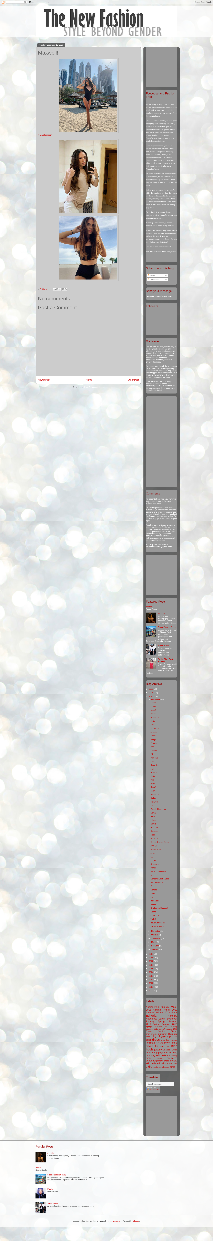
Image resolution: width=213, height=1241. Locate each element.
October (155, 935)
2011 (151, 983)
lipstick (167, 1052)
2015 (151, 969)
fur (156, 1046)
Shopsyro (155, 864)
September (156, 938)
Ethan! (153, 714)
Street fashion (155, 1031)
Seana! (149, 607)
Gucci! (153, 886)
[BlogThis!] (57, 289)
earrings (174, 1040)
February (155, 946)
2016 (151, 965)
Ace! (152, 747)
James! (154, 750)
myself (160, 1058)
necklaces (172, 1058)
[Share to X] (60, 289)
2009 (151, 991)
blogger (162, 1036)
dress (156, 1039)
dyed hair (165, 1040)
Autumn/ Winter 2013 (158, 1012)
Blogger (136, 1221)
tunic (172, 1067)
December (155, 699)
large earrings (171, 1050)
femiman (150, 1042)
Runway (150, 1021)
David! (153, 787)
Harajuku (172, 1016)
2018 (151, 958)
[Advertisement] (164, 66)
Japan (162, 1018)
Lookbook (172, 1018)
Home (89, 380)
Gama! (153, 813)
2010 (151, 987)
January (155, 949)
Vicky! (153, 739)
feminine (159, 1043)
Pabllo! (50, 1189)
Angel (153, 853)
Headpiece (151, 1018)
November (155, 931)
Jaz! (152, 769)
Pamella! (154, 758)
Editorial (151, 1015)
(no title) (161, 614)
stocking (165, 1067)
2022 (151, 689)
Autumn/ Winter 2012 (165, 1010)
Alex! (153, 816)
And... (153, 875)
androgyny (162, 1034)
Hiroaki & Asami (157, 926)
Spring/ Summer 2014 (157, 1027)
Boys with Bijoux (158, 923)
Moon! (153, 710)
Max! (153, 783)
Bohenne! (155, 838)
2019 (151, 954)
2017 (151, 961)
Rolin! (153, 835)
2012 (151, 980)
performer (151, 1060)
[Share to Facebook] (62, 289)
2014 (151, 972)
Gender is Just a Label (160, 879)
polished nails (158, 1063)
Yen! (152, 780)
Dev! (152, 725)
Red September (157, 882)
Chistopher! (155, 915)
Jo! (152, 897)
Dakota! (154, 736)
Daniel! (153, 824)
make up (165, 1055)
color (148, 1040)
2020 (151, 696)
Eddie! (153, 860)
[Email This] (54, 289)
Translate (156, 1090)
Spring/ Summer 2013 (165, 1024)
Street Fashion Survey (167, 627)
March (154, 942)
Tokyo (174, 1031)
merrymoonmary (114, 1221)
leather (149, 1052)
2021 (151, 693)
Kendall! (154, 890)
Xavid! (153, 706)
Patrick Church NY (158, 809)
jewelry (158, 1049)
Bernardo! (155, 717)
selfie (175, 1063)
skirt (149, 1066)
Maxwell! (154, 802)
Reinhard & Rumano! (159, 908)
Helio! (153, 721)
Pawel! (153, 868)
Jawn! (153, 761)
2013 (151, 976)
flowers (149, 1046)
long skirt (155, 1055)
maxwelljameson (45, 135)
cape (169, 1036)
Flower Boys (156, 849)
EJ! (152, 754)
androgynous (151, 1034)
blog (154, 1036)
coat (175, 1036)
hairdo (162, 1046)
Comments (154, 279)
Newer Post (44, 380)
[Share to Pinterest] (65, 289)
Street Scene (163, 645)
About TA (154, 827)
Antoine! (154, 772)
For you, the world (158, 871)
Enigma (154, 743)
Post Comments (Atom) (94, 387)
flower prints (170, 1042)
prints (169, 1063)
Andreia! (154, 732)
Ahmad (153, 846)
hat (168, 1046)
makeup (174, 1055)
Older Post (133, 380)
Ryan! (153, 791)
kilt (163, 1049)
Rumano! (154, 831)
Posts (152, 275)
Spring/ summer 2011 (168, 1029)
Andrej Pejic (152, 1007)
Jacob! (153, 703)
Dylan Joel (155, 765)
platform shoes (162, 1061)
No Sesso (155, 728)
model (149, 1058)
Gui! (152, 857)
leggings (158, 1052)
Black (174, 1012)
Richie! (153, 798)
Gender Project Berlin (160, 842)
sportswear (157, 1067)
